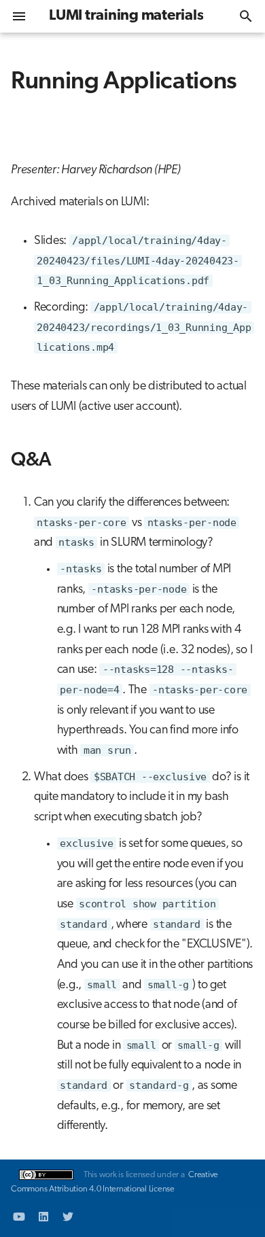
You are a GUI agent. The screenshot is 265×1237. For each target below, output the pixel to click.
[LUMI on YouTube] (19, 1215)
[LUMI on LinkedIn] (43, 1215)
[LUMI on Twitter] (68, 1215)
